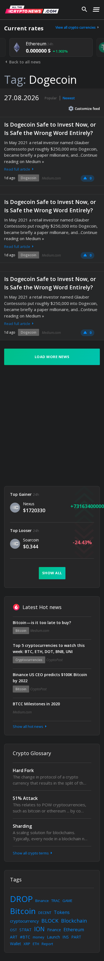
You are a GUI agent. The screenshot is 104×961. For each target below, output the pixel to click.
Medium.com (51, 178)
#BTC (25, 937)
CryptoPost (54, 659)
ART (13, 937)
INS (65, 937)
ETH (36, 943)
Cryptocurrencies (29, 659)
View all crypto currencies (76, 27)
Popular (51, 98)
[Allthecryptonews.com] (32, 9)
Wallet (15, 943)
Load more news (52, 356)
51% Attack (25, 798)
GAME (67, 900)
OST (13, 929)
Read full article (17, 169)
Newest (69, 98)
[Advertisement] (52, 425)
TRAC (55, 900)
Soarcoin (31, 540)
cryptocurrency (24, 921)
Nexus (28, 503)
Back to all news (24, 62)
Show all (52, 572)
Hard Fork (23, 770)
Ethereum (74, 929)
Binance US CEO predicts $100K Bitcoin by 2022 (50, 677)
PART (76, 937)
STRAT (25, 929)
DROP (21, 899)
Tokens (62, 912)
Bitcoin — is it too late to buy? (42, 622)
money (38, 937)
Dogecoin (28, 178)
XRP (27, 943)
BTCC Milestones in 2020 (36, 703)
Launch (53, 937)
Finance (54, 929)
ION (39, 929)
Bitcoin (21, 630)
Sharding (22, 826)
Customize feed (87, 108)
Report (47, 943)
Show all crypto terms (31, 853)
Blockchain (74, 920)
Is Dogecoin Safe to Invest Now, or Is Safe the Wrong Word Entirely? (50, 129)
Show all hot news (28, 726)
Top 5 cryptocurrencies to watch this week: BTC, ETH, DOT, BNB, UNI (49, 648)
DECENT (44, 912)
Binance (42, 900)
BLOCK (50, 920)
